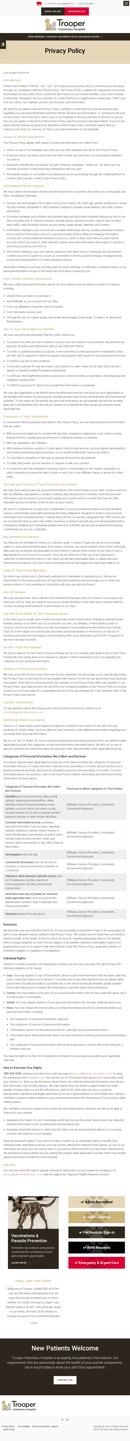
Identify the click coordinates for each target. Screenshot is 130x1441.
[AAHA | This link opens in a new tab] (41, 3)
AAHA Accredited (99, 1202)
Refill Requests (99, 1248)
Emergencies (76, 11)
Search (55, 1426)
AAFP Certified (98, 1217)
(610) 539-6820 (86, 3)
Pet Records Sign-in (98, 1232)
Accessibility (24, 1426)
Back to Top (8, 1429)
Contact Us (65, 1380)
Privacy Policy (8, 1426)
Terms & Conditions (41, 1426)
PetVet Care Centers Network (115, 1429)
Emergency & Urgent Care (99, 1263)
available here (36, 1077)
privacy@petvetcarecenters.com (23, 712)
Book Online (53, 11)
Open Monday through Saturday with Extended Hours (63, 37)
